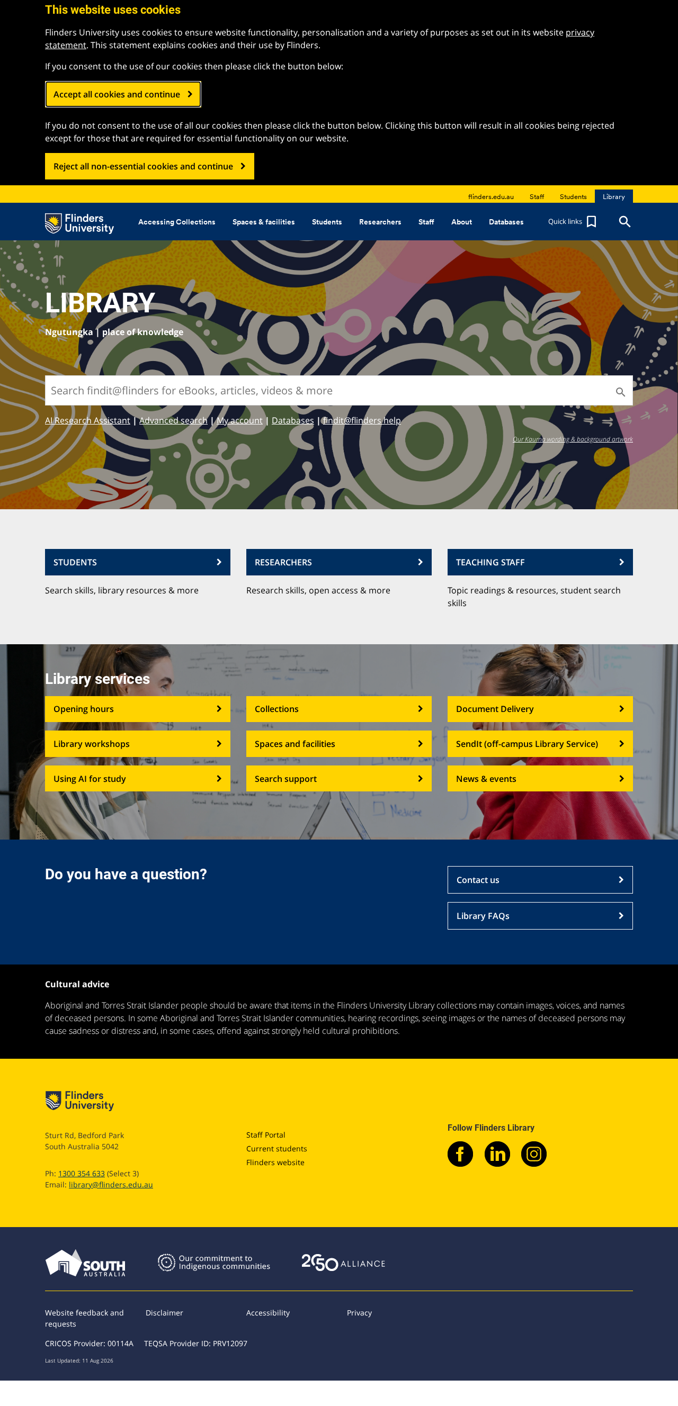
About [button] (461, 222)
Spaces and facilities (295, 744)
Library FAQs (483, 916)
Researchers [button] (380, 222)
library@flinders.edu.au (111, 1184)
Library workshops (91, 744)
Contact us (478, 880)
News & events (486, 779)
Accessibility (268, 1313)
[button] (573, 221)
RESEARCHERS (283, 562)
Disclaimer (164, 1313)
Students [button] (327, 222)
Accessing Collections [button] (177, 222)
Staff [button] (426, 222)
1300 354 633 (81, 1173)
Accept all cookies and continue (116, 94)
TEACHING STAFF (490, 562)
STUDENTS (75, 562)
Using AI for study (89, 779)
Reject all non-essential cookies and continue (143, 166)
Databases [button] (506, 222)
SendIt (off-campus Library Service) (527, 744)
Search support (286, 779)
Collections (277, 709)
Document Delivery (495, 709)
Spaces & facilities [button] (264, 222)
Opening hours (83, 709)
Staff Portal (266, 1135)
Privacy (359, 1313)
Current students (276, 1148)
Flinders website (275, 1162)
